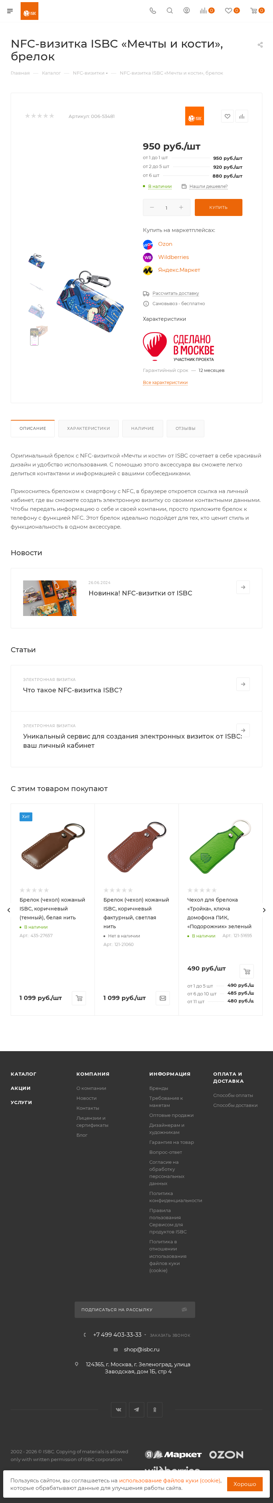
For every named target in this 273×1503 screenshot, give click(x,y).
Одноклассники (154, 1409)
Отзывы (186, 428)
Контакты (87, 1108)
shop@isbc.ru (142, 1349)
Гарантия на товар (171, 1142)
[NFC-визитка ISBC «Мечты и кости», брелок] (92, 303)
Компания (92, 1074)
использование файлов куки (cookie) (169, 1480)
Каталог (24, 1074)
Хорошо (245, 1484)
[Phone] (153, 11)
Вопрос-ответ (165, 1152)
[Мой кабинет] (186, 11)
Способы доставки (235, 1105)
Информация (170, 1074)
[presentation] (9, 910)
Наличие (142, 428)
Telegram (136, 1409)
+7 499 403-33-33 (117, 1335)
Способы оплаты (233, 1095)
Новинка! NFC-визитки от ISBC (140, 593)
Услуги (21, 1102)
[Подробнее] (243, 587)
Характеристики (88, 428)
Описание (33, 428)
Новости (86, 1098)
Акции (21, 1088)
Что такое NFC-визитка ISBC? (72, 690)
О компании (91, 1088)
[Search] (170, 11)
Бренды (158, 1088)
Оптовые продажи (171, 1115)
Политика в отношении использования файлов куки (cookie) (168, 1256)
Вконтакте (118, 1409)
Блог (81, 1135)
